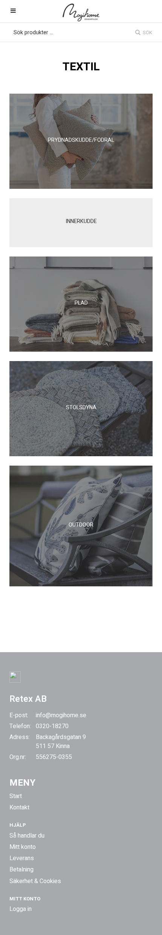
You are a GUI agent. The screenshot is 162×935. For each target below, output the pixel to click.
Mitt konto (22, 847)
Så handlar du (26, 835)
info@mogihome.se (61, 715)
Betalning (21, 869)
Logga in (20, 909)
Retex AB (28, 699)
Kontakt (19, 807)
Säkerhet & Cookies (35, 881)
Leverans (21, 858)
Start (15, 796)
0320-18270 (52, 726)
